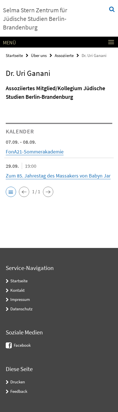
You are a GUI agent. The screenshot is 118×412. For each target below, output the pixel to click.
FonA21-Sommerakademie (35, 151)
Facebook (22, 345)
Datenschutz (21, 309)
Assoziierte (64, 55)
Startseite (14, 55)
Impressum (20, 299)
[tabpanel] (59, 94)
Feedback (18, 391)
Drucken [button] (17, 382)
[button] (11, 192)
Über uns (39, 55)
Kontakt (17, 290)
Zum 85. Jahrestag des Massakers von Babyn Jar (58, 175)
